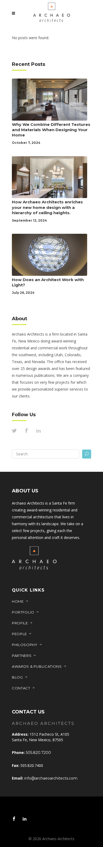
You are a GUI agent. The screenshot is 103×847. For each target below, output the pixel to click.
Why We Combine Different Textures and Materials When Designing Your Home (51, 130)
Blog (17, 677)
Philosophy (25, 645)
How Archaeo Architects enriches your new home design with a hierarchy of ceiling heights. (47, 207)
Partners (21, 655)
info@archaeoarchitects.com (50, 778)
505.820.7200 (38, 752)
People (19, 634)
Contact (21, 688)
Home (18, 601)
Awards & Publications (37, 666)
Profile (20, 623)
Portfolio (23, 612)
